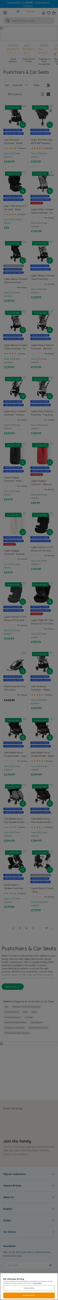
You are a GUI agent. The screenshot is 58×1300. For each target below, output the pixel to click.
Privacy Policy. (37, 1283)
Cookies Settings (29, 1288)
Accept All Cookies (29, 1295)
